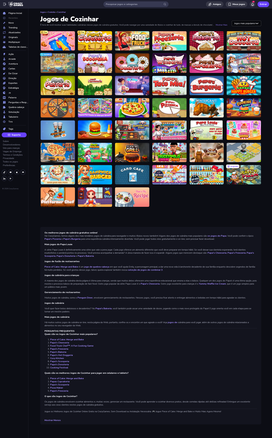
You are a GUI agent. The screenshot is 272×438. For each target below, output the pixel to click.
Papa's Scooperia (59, 361)
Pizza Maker (56, 387)
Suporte (16, 134)
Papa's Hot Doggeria (61, 355)
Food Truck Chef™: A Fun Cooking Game (72, 345)
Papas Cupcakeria (60, 381)
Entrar (263, 4)
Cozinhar (61, 12)
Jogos (43, 12)
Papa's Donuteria (66, 256)
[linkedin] (4, 178)
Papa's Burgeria (71, 239)
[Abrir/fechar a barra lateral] (4, 4)
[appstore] (16, 172)
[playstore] (10, 178)
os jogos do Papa (217, 235)
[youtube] (10, 172)
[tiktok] (4, 172)
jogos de (172, 322)
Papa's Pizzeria (52, 239)
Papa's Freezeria (237, 252)
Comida (51, 12)
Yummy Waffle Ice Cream (212, 283)
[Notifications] (252, 4)
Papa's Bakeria (86, 256)
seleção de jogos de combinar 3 (145, 269)
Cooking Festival (59, 367)
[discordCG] (23, 172)
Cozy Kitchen (57, 358)
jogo (86, 266)
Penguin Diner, (85, 297)
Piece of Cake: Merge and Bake (61, 266)
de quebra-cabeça (99, 266)
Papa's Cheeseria (217, 252)
